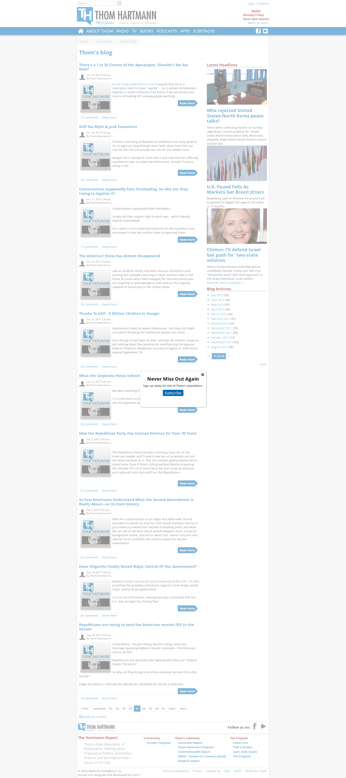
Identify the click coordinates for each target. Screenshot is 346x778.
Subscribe (173, 392)
